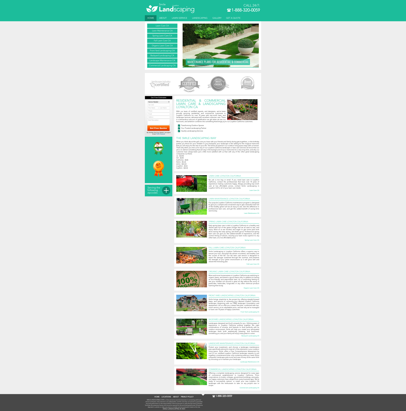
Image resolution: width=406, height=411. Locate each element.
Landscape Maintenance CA (162, 61)
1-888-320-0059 (245, 10)
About (163, 18)
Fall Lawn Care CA (162, 41)
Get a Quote (233, 18)
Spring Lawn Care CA (162, 36)
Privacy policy (187, 397)
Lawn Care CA (162, 26)
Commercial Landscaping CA (162, 66)
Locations (166, 397)
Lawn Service (179, 18)
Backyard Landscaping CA (162, 56)
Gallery (217, 18)
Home (150, 18)
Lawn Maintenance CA (162, 31)
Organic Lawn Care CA (162, 46)
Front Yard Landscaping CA (162, 51)
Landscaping (199, 18)
